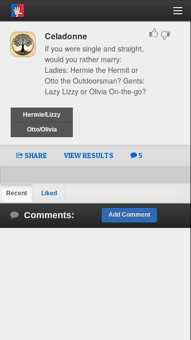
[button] (183, 14)
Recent (16, 193)
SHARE (35, 155)
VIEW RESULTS (89, 155)
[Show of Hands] (12, 9)
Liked (49, 193)
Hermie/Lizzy (42, 114)
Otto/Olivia (42, 129)
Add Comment (129, 214)
